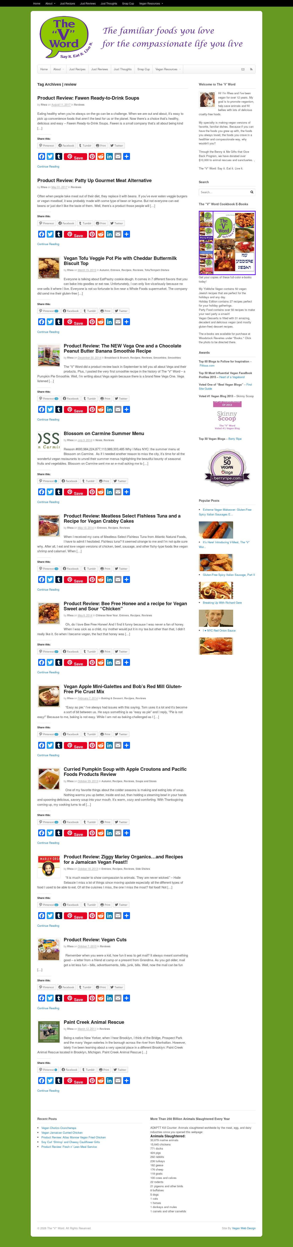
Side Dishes (143, 869)
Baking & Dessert (112, 698)
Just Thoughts (109, 3)
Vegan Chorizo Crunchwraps (58, 1128)
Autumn (104, 270)
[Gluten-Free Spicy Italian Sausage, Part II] (216, 598)
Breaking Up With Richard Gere (222, 602)
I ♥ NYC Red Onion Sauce (219, 630)
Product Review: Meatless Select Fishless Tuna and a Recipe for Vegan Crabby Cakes (122, 518)
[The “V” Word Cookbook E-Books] (227, 273)
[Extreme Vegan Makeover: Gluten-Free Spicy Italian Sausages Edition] (216, 537)
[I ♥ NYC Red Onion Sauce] (216, 653)
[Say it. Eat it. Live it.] (146, 58)
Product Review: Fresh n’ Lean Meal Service (69, 1147)
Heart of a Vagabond (232, 377)
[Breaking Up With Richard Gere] (216, 626)
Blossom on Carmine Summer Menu (104, 433)
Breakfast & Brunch (116, 357)
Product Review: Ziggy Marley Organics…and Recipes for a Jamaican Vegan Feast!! (123, 859)
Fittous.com (207, 365)
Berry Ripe (235, 439)
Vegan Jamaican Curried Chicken (62, 1132)
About (48, 3)
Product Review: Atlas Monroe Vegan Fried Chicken (73, 1137)
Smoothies (159, 357)
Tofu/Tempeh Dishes (157, 270)
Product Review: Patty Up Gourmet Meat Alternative (94, 180)
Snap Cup (128, 3)
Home (36, 3)
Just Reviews (88, 3)
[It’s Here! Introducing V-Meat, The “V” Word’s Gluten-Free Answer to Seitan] (216, 570)
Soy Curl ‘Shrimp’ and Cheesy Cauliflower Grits (70, 1142)
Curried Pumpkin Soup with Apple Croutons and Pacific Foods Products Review (125, 771)
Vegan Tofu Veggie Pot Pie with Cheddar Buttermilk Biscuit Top (120, 260)
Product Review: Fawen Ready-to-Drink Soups (88, 97)
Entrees (115, 270)
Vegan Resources (149, 3)
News (98, 440)
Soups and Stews (146, 781)
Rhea (44, 104)
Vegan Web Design (244, 1228)
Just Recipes (67, 3)
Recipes (126, 270)
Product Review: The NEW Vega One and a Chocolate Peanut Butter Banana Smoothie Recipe (122, 348)
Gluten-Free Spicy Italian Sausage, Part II (229, 575)
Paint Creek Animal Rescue (94, 1021)
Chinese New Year (107, 615)
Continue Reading (48, 166)
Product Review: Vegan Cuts (95, 939)
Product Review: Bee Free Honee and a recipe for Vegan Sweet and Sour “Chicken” (125, 606)
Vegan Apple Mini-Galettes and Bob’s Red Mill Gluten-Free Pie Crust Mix (123, 689)
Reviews (79, 104)
